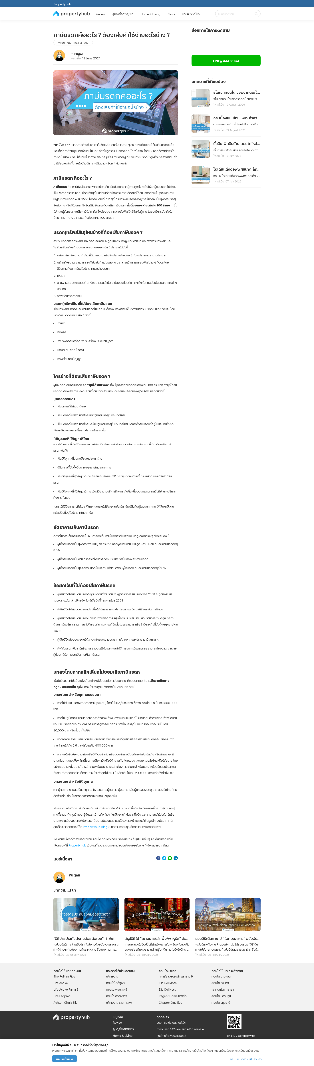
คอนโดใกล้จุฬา (115, 982)
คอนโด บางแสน (221, 976)
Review (100, 13)
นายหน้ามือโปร (191, 13)
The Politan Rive (64, 976)
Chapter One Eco (170, 1002)
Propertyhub (62, 3)
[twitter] (164, 858)
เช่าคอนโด (112, 976)
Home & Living (150, 13)
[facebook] (158, 858)
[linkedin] (176, 858)
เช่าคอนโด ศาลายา (223, 989)
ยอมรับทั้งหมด (64, 1059)
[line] (170, 858)
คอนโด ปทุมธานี (221, 1002)
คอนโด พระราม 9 (116, 989)
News (171, 13)
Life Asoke (60, 982)
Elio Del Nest (167, 989)
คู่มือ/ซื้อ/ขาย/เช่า (122, 13)
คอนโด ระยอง (220, 982)
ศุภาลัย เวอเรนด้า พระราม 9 (176, 976)
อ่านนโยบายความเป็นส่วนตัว (246, 1059)
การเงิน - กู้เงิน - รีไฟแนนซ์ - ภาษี (73, 42)
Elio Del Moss (168, 982)
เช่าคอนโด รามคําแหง (119, 1002)
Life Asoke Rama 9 (65, 989)
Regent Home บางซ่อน (173, 995)
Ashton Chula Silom (66, 1002)
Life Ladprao (62, 995)
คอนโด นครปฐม (221, 995)
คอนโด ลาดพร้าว (116, 995)
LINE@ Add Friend (226, 60)
